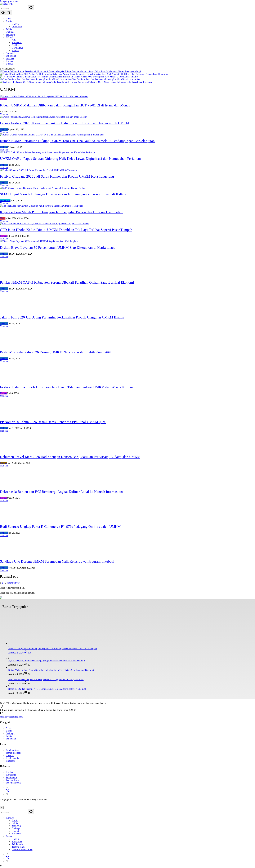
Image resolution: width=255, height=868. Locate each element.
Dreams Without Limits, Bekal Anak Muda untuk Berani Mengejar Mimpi (106, 71)
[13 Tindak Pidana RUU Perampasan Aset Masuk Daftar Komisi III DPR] (35, 76)
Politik (9, 736)
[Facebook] (7, 787)
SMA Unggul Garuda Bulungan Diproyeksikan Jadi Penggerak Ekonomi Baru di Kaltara (63, 194)
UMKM (4, 129)
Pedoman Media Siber (22, 849)
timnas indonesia (13, 753)
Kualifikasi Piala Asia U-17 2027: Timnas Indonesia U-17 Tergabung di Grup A (114, 82)
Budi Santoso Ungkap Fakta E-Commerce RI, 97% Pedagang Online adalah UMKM (60, 526)
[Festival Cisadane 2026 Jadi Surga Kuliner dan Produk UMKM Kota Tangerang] (38, 170)
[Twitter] (7, 792)
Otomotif (16, 831)
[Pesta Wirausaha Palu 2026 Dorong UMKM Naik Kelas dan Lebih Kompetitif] (13, 346)
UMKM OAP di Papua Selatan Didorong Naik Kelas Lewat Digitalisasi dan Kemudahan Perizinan (70, 158)
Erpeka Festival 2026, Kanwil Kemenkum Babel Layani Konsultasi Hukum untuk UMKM (64, 123)
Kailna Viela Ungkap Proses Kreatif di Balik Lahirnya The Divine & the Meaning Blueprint (51, 670)
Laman (9, 836)
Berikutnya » (14, 582)
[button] (31, 7)
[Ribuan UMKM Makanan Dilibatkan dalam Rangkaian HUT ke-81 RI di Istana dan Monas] (44, 96)
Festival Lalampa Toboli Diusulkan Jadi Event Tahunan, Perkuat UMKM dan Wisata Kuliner (66, 387)
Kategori (10, 817)
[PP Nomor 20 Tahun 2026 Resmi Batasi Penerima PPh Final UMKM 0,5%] (13, 415)
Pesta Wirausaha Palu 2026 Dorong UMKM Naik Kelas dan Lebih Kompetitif (55, 352)
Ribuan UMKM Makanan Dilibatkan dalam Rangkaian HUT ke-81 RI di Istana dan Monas (65, 105)
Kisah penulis (12, 758)
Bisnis (9, 730)
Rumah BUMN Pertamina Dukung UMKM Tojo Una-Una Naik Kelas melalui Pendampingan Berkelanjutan (77, 141)
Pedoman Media (13, 782)
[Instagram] (7, 794)
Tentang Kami (12, 780)
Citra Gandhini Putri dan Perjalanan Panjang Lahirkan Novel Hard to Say (105, 79)
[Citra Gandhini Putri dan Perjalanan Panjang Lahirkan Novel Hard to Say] (35, 79)
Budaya (3, 463)
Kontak (9, 772)
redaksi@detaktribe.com (11, 716)
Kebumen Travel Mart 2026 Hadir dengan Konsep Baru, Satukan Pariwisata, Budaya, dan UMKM (70, 457)
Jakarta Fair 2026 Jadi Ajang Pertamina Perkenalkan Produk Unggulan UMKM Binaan (62, 317)
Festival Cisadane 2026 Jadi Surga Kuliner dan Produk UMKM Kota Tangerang (57, 176)
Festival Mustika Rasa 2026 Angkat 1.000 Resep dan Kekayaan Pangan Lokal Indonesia (127, 74)
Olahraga (10, 733)
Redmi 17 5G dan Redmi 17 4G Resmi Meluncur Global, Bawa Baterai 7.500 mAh (47, 689)
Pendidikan (5, 200)
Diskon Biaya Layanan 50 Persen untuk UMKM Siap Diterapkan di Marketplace (57, 247)
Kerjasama (11, 774)
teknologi (10, 760)
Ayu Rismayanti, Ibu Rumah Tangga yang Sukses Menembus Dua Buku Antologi (46, 660)
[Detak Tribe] (6, 4)
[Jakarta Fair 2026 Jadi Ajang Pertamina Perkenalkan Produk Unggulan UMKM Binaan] (13, 311)
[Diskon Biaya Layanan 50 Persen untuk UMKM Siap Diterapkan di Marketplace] (39, 241)
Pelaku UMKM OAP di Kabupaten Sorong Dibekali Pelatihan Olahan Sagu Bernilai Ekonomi (67, 282)
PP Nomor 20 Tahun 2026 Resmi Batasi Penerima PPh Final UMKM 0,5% (53, 422)
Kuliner (3, 99)
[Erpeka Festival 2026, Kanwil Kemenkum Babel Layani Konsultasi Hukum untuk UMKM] (43, 117)
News (2, 218)
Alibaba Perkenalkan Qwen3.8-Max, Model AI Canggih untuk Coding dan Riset (46, 679)
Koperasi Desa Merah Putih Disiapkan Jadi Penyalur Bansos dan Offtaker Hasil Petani (61, 212)
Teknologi (16, 825)
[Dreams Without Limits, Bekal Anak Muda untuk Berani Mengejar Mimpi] (36, 71)
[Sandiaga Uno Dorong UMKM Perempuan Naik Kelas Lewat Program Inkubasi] (13, 555)
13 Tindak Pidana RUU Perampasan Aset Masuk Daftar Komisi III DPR (104, 76)
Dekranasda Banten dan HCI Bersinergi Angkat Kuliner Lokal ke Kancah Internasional (62, 492)
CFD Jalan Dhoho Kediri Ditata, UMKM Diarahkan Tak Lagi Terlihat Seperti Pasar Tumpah (66, 230)
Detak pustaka (12, 750)
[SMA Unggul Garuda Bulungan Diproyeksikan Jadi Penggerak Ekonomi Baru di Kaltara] (42, 188)
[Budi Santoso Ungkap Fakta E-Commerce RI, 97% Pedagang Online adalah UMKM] (13, 520)
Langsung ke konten (9, 1)
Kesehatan (17, 833)
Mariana (4, 114)
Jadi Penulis (11, 777)
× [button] (1, 808)
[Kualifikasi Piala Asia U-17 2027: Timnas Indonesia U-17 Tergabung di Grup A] (38, 82)
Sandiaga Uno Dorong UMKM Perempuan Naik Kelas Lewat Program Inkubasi (57, 561)
